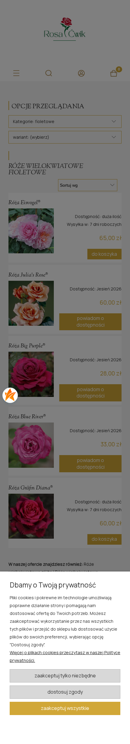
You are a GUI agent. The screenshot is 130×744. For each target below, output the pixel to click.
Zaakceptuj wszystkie (65, 708)
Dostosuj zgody (65, 692)
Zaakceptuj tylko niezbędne (65, 675)
